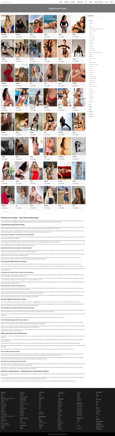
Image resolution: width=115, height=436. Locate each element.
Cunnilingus (3, 407)
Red (97, 405)
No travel (97, 409)
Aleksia (46, 181)
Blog (106, 1)
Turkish (78, 396)
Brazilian (59, 406)
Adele (17, 132)
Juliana (18, 83)
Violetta (75, 83)
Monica (46, 107)
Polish (59, 427)
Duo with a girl (3, 413)
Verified (73, 1)
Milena (3, 132)
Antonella (61, 156)
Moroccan (60, 424)
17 (12, 212)
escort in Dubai (36, 301)
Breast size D (79, 409)
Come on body (3, 405)
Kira (31, 83)
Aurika (74, 156)
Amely (3, 59)
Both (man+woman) (42, 422)
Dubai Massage (99, 429)
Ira (16, 205)
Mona (31, 156)
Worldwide (98, 414)
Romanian (79, 392)
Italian (59, 417)
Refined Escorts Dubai (100, 426)
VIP (86, 1)
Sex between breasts (24, 403)
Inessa (31, 59)
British (59, 408)
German (59, 414)
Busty (40, 401)
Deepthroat (3, 408)
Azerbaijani (60, 403)
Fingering (2, 417)
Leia (3, 181)
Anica (60, 205)
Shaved (40, 393)
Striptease (22, 409)
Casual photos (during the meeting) (7, 398)
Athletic (40, 399)
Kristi (31, 181)
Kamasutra (22, 392)
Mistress (21, 395)
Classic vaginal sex (4, 399)
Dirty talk (2, 410)
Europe (97, 412)
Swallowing (22, 412)
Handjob (2, 427)
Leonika (4, 107)
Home (61, 1)
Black (97, 404)
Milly (45, 59)
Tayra (74, 34)
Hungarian (60, 415)
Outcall (21, 421)
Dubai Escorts (98, 423)
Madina (32, 132)
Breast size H (79, 415)
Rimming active (23, 399)
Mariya (17, 59)
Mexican (59, 421)
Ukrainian (79, 398)
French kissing (3, 420)
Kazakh (59, 418)
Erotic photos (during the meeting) (7, 416)
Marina (46, 205)
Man (40, 418)
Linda (74, 181)
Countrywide (98, 411)
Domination (3, 411)
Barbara (4, 205)
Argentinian (60, 402)
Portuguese (60, 428)
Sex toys (21, 405)
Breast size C (79, 408)
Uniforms (21, 414)
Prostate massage (23, 398)
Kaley (17, 181)
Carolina (61, 132)
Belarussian (60, 405)
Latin (59, 395)
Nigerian (59, 425)
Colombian (60, 411)
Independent (79, 428)
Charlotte (4, 34)
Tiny (39, 409)
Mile (45, 156)
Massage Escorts (99, 424)
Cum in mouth (3, 404)
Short (97, 393)
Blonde (97, 401)
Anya (60, 83)
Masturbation (22, 393)
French (59, 412)
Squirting (21, 406)
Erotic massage (4, 414)
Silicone (78, 421)
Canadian (60, 409)
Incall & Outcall (23, 422)
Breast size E (79, 411)
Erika (31, 34)
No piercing (41, 414)
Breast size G (79, 414)
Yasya (74, 59)
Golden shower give (4, 423)
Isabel (3, 156)
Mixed (59, 396)
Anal (2, 395)
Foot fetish (3, 419)
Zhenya (18, 34)
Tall (39, 408)
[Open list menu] (87, 104)
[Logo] (7, 2)
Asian (40, 428)
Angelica (4, 83)
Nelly (45, 34)
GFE (2, 422)
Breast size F (79, 412)
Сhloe (60, 34)
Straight (21, 427)
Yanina (60, 181)
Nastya (60, 107)
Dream (60, 59)
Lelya (31, 205)
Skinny (40, 405)
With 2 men (22, 415)
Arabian (40, 426)
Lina (74, 205)
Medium (97, 395)
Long (97, 396)
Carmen (18, 107)
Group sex (3, 426)
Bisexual (21, 428)
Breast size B (79, 406)
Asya (74, 132)
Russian (78, 393)
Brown (97, 402)
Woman (40, 419)
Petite (40, 404)
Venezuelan (79, 399)
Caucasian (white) (61, 393)
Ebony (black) (60, 392)
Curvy (40, 402)
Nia (45, 132)
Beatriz (74, 107)
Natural (40, 395)
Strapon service (23, 408)
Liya (45, 83)
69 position (3, 393)
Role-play (22, 402)
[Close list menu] (87, 20)
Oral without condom (24, 396)
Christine (32, 107)
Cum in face (3, 402)
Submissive (22, 411)
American (60, 400)
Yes (77, 423)
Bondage (2, 396)
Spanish (78, 395)
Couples (2, 401)
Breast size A (79, 405)
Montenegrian (60, 422)
